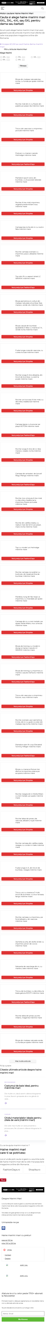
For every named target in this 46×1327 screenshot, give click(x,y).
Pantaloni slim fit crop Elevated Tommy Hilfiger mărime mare (28, 746)
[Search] (42, 8)
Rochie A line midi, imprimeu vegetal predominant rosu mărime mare (27, 204)
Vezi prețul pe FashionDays (23, 164)
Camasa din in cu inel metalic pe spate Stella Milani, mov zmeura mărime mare (29, 623)
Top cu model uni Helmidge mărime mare (27, 548)
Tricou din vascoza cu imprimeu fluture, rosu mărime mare (28, 696)
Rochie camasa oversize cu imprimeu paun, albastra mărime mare (29, 254)
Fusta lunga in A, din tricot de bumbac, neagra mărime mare (28, 869)
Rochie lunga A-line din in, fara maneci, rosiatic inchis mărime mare (28, 451)
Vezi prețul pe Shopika (23, 90)
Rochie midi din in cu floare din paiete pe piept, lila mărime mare (29, 105)
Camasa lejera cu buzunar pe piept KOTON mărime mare (27, 425)
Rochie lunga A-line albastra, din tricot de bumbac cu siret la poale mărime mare (28, 377)
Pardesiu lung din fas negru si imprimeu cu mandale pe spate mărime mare (28, 599)
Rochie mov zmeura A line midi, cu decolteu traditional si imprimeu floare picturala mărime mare (28, 501)
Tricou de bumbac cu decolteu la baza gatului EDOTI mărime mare (29, 992)
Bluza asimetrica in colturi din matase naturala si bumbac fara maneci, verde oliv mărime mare (29, 303)
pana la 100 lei (7, 1240)
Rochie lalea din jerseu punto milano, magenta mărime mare (28, 1017)
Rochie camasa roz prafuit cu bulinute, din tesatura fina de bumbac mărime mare (27, 574)
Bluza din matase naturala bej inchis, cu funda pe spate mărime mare (29, 81)
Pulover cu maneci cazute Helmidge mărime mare (26, 154)
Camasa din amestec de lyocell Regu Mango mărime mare (28, 475)
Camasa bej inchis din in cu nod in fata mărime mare (29, 228)
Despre (7, 1259)
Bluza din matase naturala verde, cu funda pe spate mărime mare (29, 1041)
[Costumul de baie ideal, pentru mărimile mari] (23, 1093)
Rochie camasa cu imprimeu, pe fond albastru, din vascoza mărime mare (29, 919)
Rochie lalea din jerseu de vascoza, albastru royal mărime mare (28, 821)
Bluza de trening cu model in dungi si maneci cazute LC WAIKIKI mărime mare (27, 648)
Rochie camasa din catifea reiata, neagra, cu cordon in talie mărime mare (29, 845)
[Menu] (2, 8)
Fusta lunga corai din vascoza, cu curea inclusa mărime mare (29, 351)
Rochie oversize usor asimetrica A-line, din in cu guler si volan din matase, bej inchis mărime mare (29, 722)
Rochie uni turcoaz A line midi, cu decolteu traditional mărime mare (29, 402)
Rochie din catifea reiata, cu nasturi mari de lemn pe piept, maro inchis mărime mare (28, 525)
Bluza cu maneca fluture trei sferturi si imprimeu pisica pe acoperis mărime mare (27, 771)
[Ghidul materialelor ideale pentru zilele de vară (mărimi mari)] (23, 1125)
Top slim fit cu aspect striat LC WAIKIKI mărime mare (28, 277)
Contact (8, 1255)
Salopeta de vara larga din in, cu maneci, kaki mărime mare (28, 967)
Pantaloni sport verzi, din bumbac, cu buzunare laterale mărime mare (28, 180)
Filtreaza (23, 66)
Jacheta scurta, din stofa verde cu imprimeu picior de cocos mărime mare (29, 944)
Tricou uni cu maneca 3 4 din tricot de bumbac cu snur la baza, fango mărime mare (29, 894)
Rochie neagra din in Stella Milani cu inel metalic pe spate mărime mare (29, 796)
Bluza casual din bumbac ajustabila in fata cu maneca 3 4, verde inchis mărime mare (28, 328)
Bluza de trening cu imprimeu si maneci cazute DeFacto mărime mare (29, 673)
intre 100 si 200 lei (9, 1243)
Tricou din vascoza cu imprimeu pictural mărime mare (28, 130)
